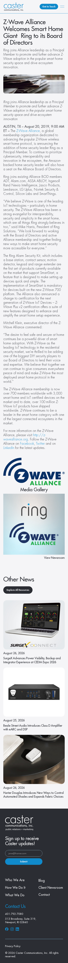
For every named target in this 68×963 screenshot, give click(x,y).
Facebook (27, 443)
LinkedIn (8, 448)
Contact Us (15, 906)
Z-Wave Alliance (28, 131)
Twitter (40, 443)
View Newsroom (54, 557)
